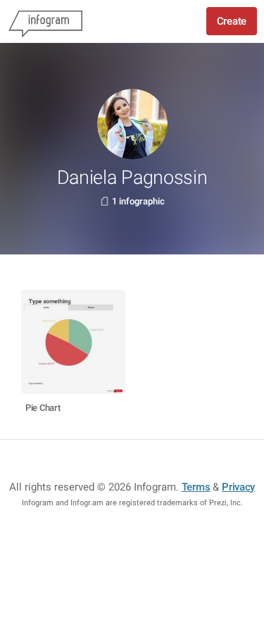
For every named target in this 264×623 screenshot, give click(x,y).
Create (231, 21)
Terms (196, 487)
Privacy (238, 487)
